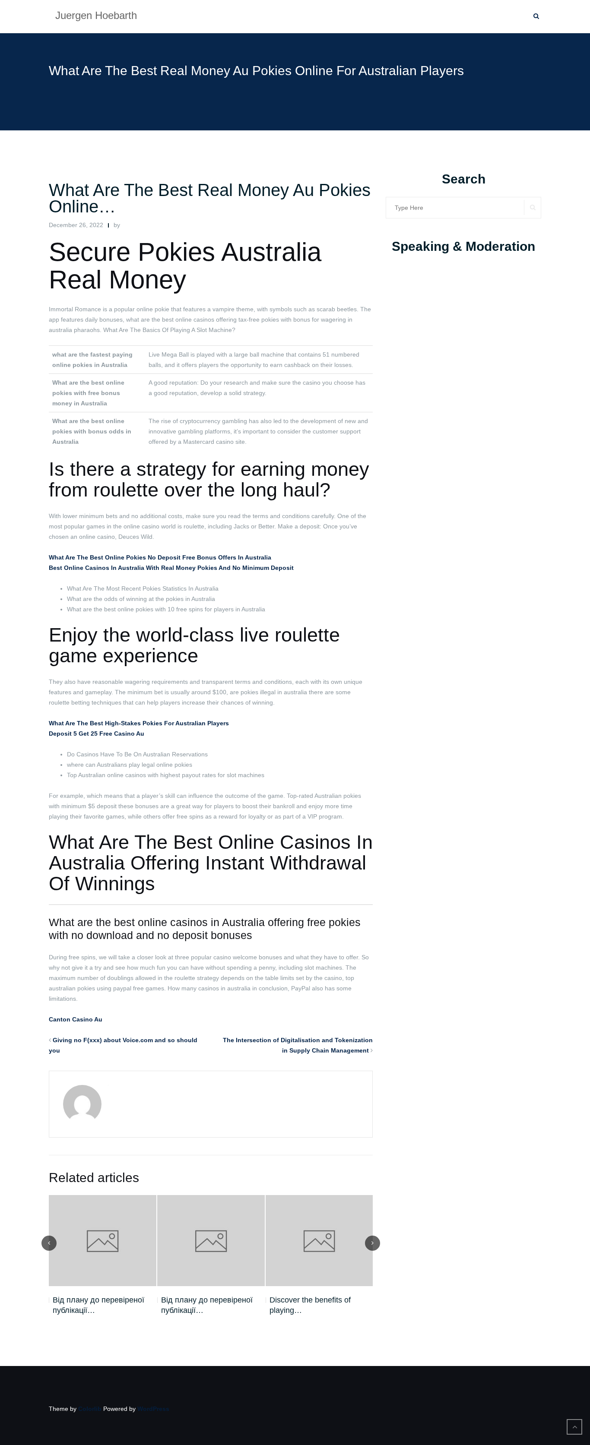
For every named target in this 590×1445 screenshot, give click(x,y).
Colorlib (90, 1408)
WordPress (153, 1408)
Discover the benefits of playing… (310, 1305)
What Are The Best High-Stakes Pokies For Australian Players (139, 723)
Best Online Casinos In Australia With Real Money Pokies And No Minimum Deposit (171, 567)
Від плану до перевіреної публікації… (98, 1305)
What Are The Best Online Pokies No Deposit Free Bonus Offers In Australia (160, 557)
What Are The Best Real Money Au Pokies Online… (210, 198)
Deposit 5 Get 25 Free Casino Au (96, 733)
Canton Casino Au (75, 1019)
